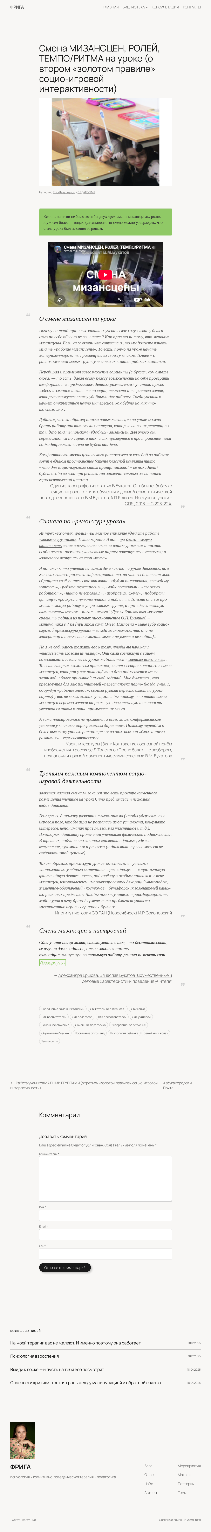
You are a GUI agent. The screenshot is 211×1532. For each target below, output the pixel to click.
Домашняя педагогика (90, 1025)
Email (43, 1226)
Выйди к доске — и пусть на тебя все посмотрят (57, 1369)
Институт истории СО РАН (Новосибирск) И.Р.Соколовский (113, 913)
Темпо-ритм (49, 1041)
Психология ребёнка (124, 1033)
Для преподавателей (112, 1017)
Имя (43, 1207)
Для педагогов (82, 1017)
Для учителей (141, 1017)
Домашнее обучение (55, 1025)
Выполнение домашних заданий (62, 1009)
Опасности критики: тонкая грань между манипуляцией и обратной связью (85, 1382)
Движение (138, 1009)
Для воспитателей (53, 1017)
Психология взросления (34, 1356)
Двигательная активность (107, 1009)
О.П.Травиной (134, 618)
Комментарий (49, 1154)
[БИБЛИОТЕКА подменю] (147, 7)
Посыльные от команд (89, 1033)
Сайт (42, 1246)
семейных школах (156, 1033)
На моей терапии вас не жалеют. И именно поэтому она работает (75, 1343)
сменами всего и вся (145, 659)
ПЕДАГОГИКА (86, 192)
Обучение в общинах (55, 1033)
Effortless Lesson (64, 192)
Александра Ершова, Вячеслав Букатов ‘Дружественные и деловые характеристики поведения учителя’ (115, 978)
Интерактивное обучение (128, 1025)
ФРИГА (17, 7)
